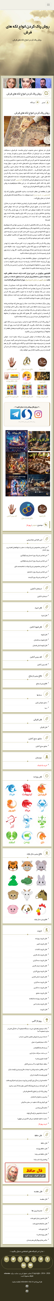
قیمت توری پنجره (41, 1058)
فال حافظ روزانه (41, 1148)
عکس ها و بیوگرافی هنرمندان (37, 1240)
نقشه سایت (16, 1281)
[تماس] (20, 1259)
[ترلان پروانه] (27, 84)
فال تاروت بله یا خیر (40, 1004)
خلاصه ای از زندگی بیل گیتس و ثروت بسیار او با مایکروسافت (26, 1080)
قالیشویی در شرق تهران (41, 195)
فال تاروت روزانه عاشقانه (38, 998)
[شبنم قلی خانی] (11, 84)
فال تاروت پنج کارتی (40, 971)
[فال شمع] (17, 464)
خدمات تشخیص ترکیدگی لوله (37, 1113)
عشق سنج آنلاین (41, 746)
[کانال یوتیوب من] (30, 1265)
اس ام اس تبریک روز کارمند (37, 577)
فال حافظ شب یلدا (41, 1154)
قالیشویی (19, 180)
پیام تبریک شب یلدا (40, 1159)
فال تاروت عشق (41, 993)
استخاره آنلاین (42, 596)
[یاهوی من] (47, 1259)
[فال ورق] (17, 486)
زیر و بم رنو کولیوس (40, 1047)
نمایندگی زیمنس (41, 1107)
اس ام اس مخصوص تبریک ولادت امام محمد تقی (30, 566)
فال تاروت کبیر (42, 944)
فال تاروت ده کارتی (40, 987)
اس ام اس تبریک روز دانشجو (37, 571)
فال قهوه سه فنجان (40, 640)
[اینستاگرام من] (27, 1259)
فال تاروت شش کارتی (39, 976)
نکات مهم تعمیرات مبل (39, 1042)
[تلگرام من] (40, 1259)
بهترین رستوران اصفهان (39, 1096)
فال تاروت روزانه (41, 938)
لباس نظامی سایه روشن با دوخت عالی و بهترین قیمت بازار (27, 1069)
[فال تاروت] (39, 441)
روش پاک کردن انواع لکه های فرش (27, 29)
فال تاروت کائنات (41, 949)
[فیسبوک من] (33, 1259)
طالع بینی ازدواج (41, 683)
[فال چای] (39, 486)
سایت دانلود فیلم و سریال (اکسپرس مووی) (32, 1118)
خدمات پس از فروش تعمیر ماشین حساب (33, 1036)
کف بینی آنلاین (42, 664)
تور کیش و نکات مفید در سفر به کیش (34, 1102)
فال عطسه (43, 1199)
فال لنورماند (43, 1229)
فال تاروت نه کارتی (40, 982)
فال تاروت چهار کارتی (39, 965)
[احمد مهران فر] (43, 84)
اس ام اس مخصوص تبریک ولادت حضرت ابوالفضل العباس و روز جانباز (28, 548)
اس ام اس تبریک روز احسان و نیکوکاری (33, 555)
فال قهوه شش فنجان (40, 645)
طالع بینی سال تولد (40, 919)
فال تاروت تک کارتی (40, 955)
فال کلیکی (43, 727)
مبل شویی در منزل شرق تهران (35, 280)
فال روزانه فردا (42, 1234)
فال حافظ (44, 1143)
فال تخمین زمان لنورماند (38, 1218)
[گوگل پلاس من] (6, 1259)
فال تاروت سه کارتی (40, 960)
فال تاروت (43, 1009)
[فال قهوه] (39, 464)
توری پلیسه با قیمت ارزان (38, 1075)
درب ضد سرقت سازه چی (38, 1053)
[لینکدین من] (23, 1265)
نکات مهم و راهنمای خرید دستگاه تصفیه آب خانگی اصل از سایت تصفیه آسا (28, 1030)
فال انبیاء (44, 615)
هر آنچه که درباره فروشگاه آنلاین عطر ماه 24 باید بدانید (28, 1086)
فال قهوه (44, 634)
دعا (46, 708)
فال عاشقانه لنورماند (40, 1223)
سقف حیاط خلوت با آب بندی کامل (35, 1064)
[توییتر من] (13, 1259)
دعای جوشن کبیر (41, 702)
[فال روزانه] (17, 441)
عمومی (34, 525)
